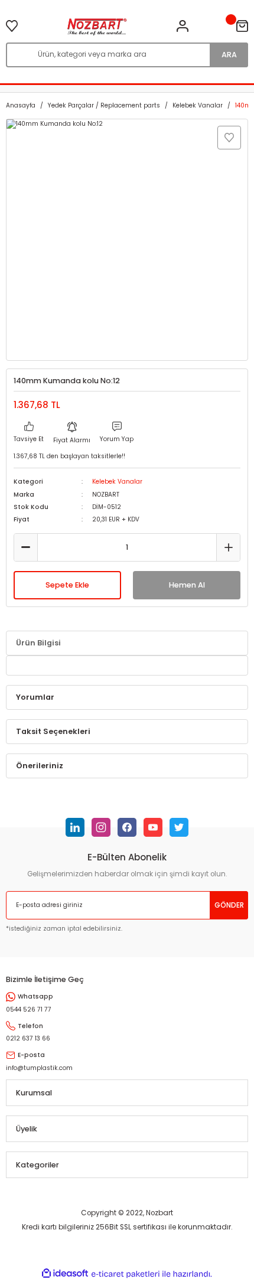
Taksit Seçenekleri (53, 731)
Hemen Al (187, 585)
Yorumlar (35, 697)
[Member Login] (182, 26)
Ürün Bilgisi (38, 643)
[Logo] (97, 26)
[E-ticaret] (125, 1274)
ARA (229, 55)
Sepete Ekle (67, 585)
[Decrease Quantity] (26, 547)
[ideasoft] (65, 1273)
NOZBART (105, 494)
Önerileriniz (39, 766)
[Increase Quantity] (228, 547)
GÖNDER (229, 905)
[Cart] (242, 26)
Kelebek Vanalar (117, 481)
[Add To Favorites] (229, 137)
